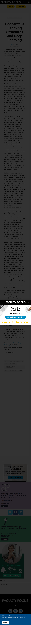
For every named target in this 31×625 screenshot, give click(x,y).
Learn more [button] (22, 617)
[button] (28, 302)
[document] (15, 312)
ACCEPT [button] (5, 622)
